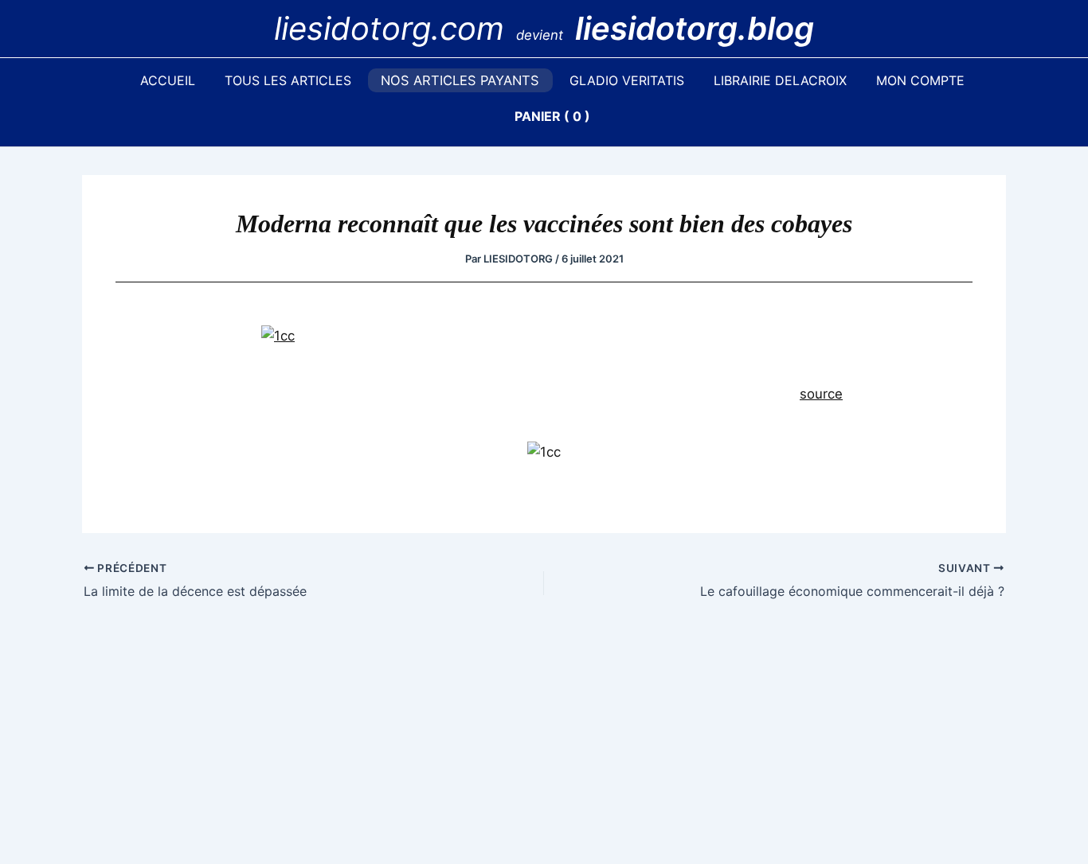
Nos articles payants (460, 80)
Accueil (167, 80)
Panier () (552, 116)
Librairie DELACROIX (780, 80)
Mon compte (920, 80)
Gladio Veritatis (626, 80)
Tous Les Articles (288, 80)
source (821, 394)
